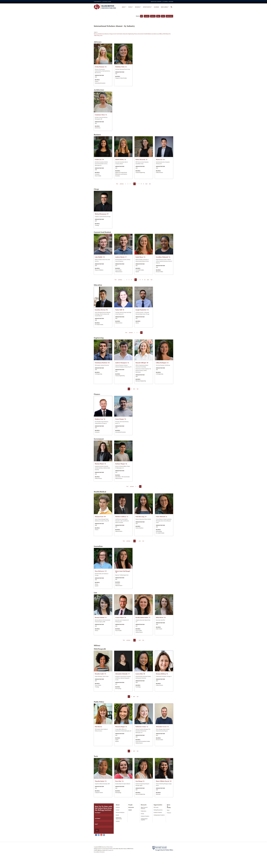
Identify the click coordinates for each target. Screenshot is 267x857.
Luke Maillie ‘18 (100, 257)
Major (158, 16)
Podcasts (169, 812)
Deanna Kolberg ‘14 (162, 674)
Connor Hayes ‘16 (120, 617)
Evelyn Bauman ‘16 (100, 67)
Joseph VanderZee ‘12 (142, 310)
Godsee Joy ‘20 (99, 159)
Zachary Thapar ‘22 (121, 464)
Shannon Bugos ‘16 (121, 726)
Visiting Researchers (158, 810)
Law (158, 33)
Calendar (156, 7)
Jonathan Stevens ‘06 (101, 310)
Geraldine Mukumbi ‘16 (163, 257)
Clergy (111, 33)
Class (163, 16)
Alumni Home (169, 16)
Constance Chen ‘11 (101, 115)
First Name (98, 812)
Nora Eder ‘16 (119, 781)
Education (125, 33)
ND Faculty (156, 807)
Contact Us (110, 850)
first (117, 183)
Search (171, 7)
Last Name (98, 818)
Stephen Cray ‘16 (100, 419)
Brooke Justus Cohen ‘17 (143, 617)
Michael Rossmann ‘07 (102, 214)
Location (147, 16)
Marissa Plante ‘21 (100, 464)
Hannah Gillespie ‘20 (142, 363)
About (124, 7)
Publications (143, 811)
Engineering (131, 33)
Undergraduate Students (144, 819)
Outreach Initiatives (120, 812)
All (141, 16)
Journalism (154, 33)
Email (96, 824)
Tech (101, 35)
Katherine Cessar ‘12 (142, 726)
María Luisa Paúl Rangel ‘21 (122, 571)
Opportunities (147, 7)
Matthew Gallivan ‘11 (121, 516)
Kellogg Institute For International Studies (103, 848)
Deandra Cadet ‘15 (100, 674)
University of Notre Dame (107, 847)
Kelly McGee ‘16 (161, 617)
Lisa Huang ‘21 (140, 781)
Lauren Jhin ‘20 (140, 674)
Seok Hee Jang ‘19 (141, 516)
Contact (117, 810)
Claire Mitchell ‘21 (161, 516)
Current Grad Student (118, 33)
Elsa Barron (98, 726)
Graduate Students (145, 816)
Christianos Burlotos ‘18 (102, 363)
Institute (118, 807)
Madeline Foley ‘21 (121, 67)
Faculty (142, 813)
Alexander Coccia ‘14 (162, 726)
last (150, 183)
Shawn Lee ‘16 (160, 159)
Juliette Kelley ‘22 (120, 159)
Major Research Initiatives (144, 808)
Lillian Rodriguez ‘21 (162, 363)
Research (137, 7)
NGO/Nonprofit (166, 33)
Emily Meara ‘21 (140, 257)
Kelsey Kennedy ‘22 (141, 159)
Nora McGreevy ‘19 (100, 571)
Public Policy (96, 35)
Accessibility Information (99, 852)
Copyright (96, 847)
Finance (136, 33)
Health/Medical (147, 33)
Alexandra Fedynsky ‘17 (122, 674)
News (168, 810)
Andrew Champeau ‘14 (122, 363)
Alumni (130, 810)
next (146, 183)
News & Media (164, 7)
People (130, 7)
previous (122, 183)
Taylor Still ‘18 (119, 310)
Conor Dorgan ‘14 (120, 419)
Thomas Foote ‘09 (100, 516)
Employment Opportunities (119, 818)
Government (141, 33)
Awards (117, 815)
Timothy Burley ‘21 (101, 781)
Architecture (101, 33)
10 (144, 279)
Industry (153, 16)
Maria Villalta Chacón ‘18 (163, 781)
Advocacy (96, 33)
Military (161, 33)
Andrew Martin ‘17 (121, 257)
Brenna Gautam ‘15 (101, 617)
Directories (131, 807)
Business (107, 33)
